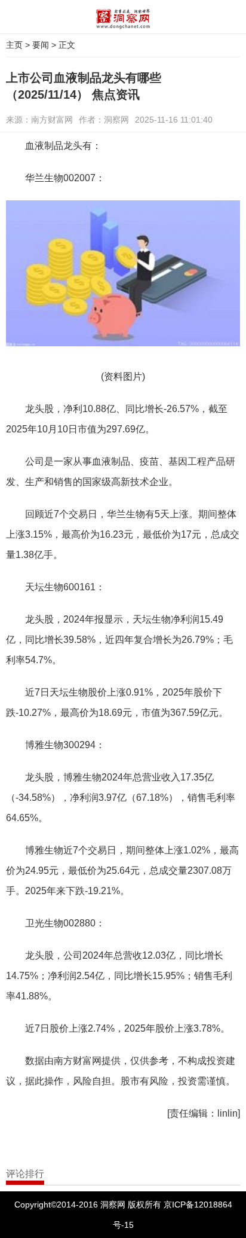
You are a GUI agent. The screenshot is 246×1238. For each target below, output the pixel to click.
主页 (14, 45)
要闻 (40, 45)
